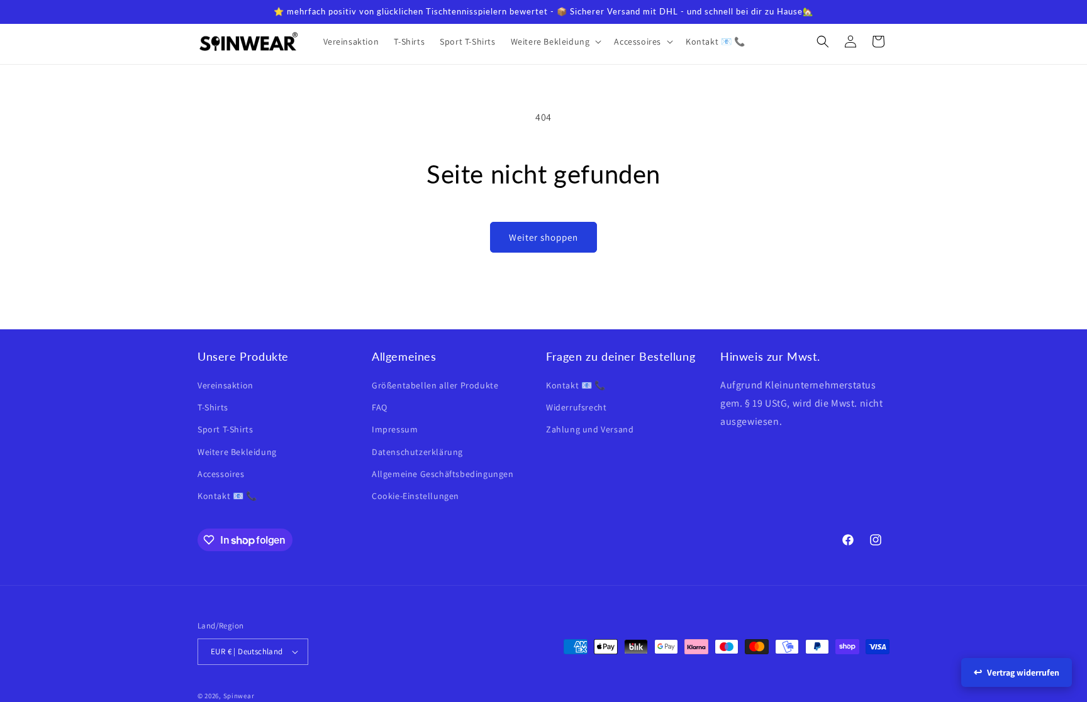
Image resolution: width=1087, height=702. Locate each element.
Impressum (395, 429)
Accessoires (221, 474)
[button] (555, 41)
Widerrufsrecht (576, 407)
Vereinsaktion (226, 385)
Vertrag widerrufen (1023, 672)
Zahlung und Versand (589, 429)
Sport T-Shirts (225, 429)
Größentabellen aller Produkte (435, 385)
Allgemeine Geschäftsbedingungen (443, 474)
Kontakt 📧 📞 (227, 496)
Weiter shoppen (543, 237)
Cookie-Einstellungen (415, 496)
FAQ (379, 407)
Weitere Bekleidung (237, 452)
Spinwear (239, 695)
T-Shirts (213, 407)
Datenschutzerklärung (417, 452)
